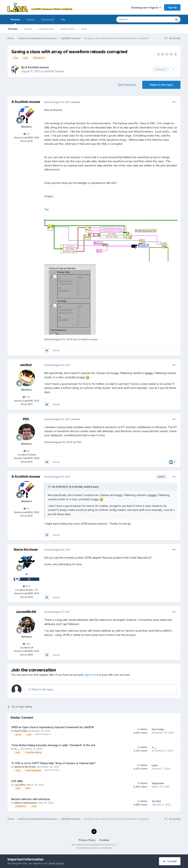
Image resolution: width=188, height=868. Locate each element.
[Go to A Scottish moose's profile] (15, 69)
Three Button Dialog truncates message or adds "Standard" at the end (53, 745)
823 (27, 586)
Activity (30, 19)
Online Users (67, 28)
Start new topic (127, 84)
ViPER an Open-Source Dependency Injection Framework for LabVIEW (52, 727)
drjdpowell (158, 783)
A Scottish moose (37, 67)
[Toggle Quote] (49, 486)
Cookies (104, 840)
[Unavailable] (111, 237)
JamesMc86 (26, 612)
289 (27, 643)
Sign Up (172, 7)
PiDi (26, 419)
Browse (15, 19)
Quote (56, 350)
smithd (26, 365)
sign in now (91, 674)
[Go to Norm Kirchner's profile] (26, 562)
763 (27, 396)
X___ (17, 748)
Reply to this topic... (43, 689)
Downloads (47, 19)
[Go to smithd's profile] (26, 378)
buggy (149, 373)
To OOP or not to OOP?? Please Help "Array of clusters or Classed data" (53, 763)
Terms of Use (56, 863)
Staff (84, 28)
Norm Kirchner (26, 549)
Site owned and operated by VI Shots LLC (93, 844)
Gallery (28, 28)
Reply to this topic (161, 84)
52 (28, 133)
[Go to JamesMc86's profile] (26, 625)
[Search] (176, 19)
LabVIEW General (53, 71)
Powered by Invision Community (94, 848)
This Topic (161, 19)
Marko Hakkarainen (26, 802)
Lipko (155, 765)
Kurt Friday (21, 730)
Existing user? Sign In (145, 7)
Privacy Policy (87, 840)
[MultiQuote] (46, 350)
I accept (171, 861)
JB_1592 (156, 801)
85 (28, 450)
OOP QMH (17, 781)
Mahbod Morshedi (25, 766)
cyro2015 (20, 784)
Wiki (63, 19)
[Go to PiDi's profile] (26, 432)
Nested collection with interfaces (30, 799)
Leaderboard (46, 28)
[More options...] (174, 102)
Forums (12, 28)
